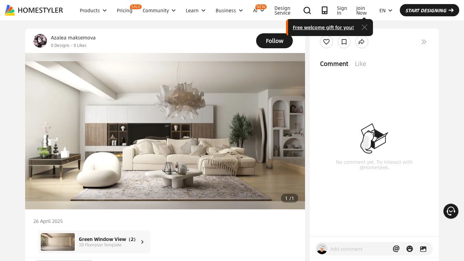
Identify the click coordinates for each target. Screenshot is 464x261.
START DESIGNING (425, 10)
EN (382, 10)
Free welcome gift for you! (323, 27)
